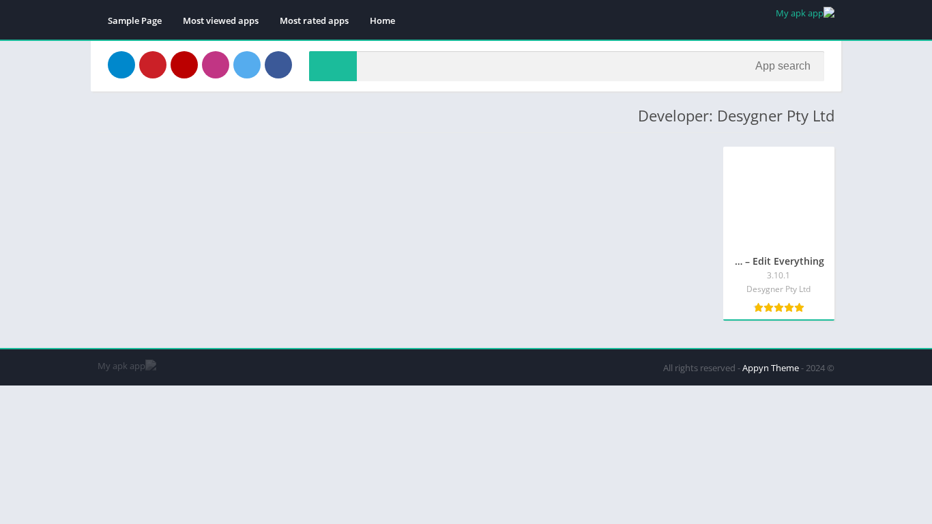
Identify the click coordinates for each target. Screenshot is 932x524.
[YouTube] (184, 64)
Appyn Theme (770, 368)
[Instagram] (215, 64)
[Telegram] (121, 64)
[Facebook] (278, 64)
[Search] (333, 66)
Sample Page (135, 20)
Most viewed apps (221, 20)
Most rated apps (314, 20)
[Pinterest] (152, 64)
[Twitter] (247, 64)
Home (382, 20)
